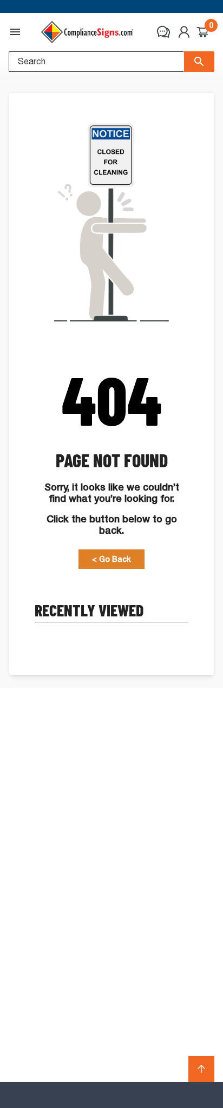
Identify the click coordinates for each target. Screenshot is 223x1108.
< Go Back (111, 559)
